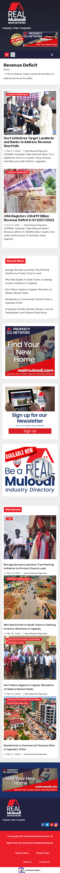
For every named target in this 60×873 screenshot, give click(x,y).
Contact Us (44, 862)
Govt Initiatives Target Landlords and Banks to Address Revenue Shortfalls (29, 142)
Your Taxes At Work (15, 643)
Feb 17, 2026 (13, 573)
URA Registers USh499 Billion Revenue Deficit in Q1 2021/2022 (29, 218)
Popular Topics (43, 853)
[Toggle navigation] (13, 54)
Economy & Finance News (17, 94)
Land (9, 519)
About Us (27, 862)
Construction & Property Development (23, 639)
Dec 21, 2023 (14, 151)
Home (6, 69)
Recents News (22, 853)
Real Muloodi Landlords (17, 703)
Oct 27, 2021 (13, 225)
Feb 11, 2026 (13, 754)
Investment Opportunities (18, 579)
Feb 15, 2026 (13, 633)
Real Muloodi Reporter (35, 151)
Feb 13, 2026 (13, 694)
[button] (52, 54)
